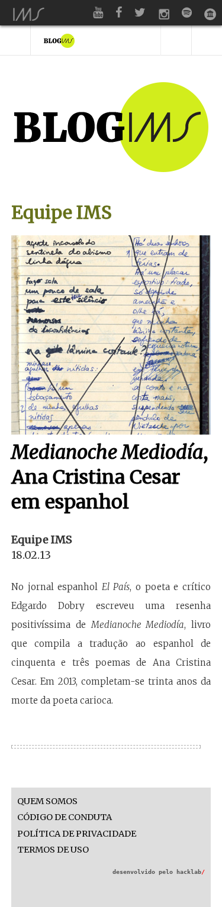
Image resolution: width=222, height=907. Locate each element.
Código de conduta (64, 817)
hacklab (190, 872)
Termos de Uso (53, 850)
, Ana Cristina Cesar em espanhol (109, 476)
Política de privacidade (76, 834)
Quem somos (47, 801)
